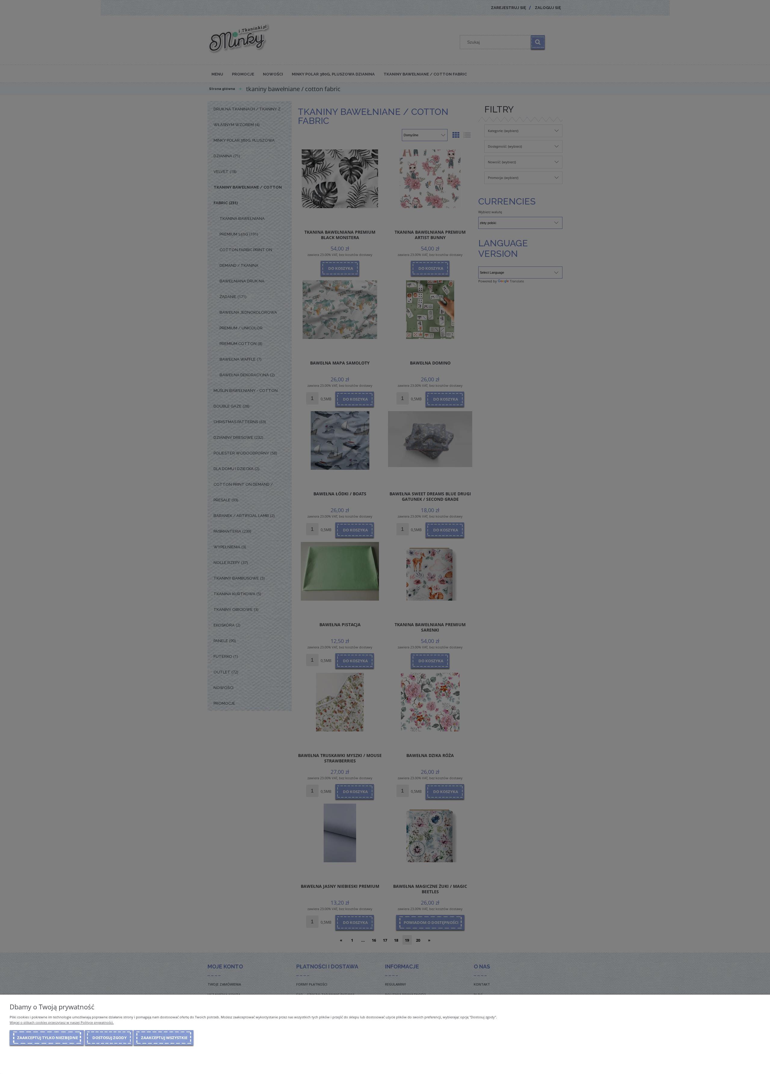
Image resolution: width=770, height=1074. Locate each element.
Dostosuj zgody (109, 1037)
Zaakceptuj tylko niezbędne (47, 1037)
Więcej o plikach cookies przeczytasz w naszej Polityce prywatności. (62, 1022)
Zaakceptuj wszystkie (164, 1037)
